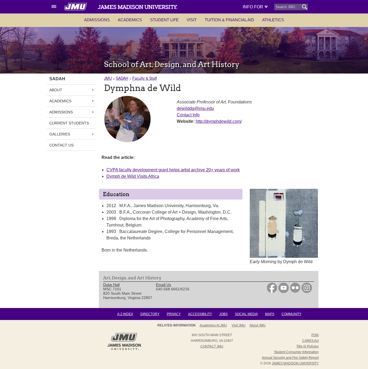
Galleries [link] (59, 134)
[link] (272, 292)
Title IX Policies (307, 346)
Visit (192, 20)
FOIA (315, 335)
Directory (149, 314)
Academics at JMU (213, 325)
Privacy (174, 314)
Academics (130, 20)
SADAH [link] (57, 78)
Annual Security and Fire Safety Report (290, 358)
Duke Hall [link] (111, 285)
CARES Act (310, 341)
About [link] (55, 90)
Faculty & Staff (144, 78)
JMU (108, 78)
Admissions (97, 20)
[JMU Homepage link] (124, 349)
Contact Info (188, 115)
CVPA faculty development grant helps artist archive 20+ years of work (173, 170)
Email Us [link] (163, 285)
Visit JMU (238, 325)
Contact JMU (211, 346)
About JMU (257, 325)
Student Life (164, 20)
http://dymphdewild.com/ (219, 121)
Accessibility (200, 314)
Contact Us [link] (61, 145)
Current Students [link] (69, 123)
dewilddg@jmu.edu (195, 108)
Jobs (223, 314)
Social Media (246, 314)
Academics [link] (60, 101)
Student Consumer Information (296, 352)
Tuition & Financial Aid (229, 20)
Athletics (273, 20)
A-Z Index (125, 314)
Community (291, 314)
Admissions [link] (61, 112)
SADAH (122, 78)
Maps (269, 314)
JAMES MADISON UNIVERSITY (295, 363)
